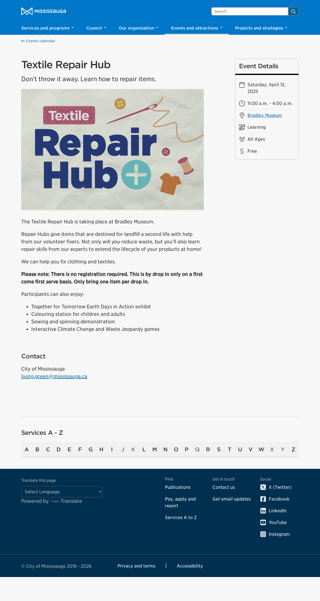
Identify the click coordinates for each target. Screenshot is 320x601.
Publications (177, 487)
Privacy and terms (136, 566)
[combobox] (249, 11)
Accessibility (190, 566)
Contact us (223, 487)
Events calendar (40, 41)
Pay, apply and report (180, 502)
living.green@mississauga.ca (54, 376)
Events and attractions (194, 28)
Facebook (279, 499)
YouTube (278, 522)
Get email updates (231, 499)
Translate (71, 501)
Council (94, 28)
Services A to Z (181, 517)
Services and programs (45, 28)
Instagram (279, 534)
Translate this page (38, 480)
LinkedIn (277, 510)
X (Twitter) (280, 487)
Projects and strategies (259, 28)
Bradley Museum (265, 115)
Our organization (136, 28)
